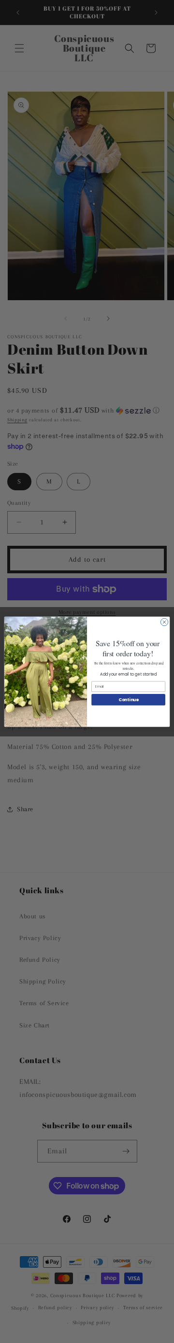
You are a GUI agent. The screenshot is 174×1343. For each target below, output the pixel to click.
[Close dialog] (164, 621)
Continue (128, 699)
